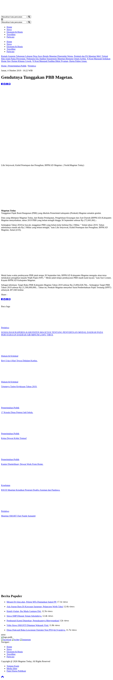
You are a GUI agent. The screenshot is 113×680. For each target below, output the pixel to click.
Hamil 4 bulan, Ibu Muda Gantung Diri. (24, 611)
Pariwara (10, 37)
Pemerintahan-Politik (17, 66)
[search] (29, 16)
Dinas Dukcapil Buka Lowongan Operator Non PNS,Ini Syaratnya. (36, 630)
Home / (4, 66)
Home (9, 27)
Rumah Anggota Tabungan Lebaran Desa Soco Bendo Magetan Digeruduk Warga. (37, 56)
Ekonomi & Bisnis (15, 32)
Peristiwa (32, 66)
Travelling (11, 34)
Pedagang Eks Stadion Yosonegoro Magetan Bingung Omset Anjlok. (56, 59)
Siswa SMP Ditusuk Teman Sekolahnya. (24, 616)
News (9, 29)
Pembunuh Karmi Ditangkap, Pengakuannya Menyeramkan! (33, 620)
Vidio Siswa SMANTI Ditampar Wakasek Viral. (28, 625)
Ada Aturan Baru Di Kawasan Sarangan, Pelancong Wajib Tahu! (35, 606)
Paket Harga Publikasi (16, 671)
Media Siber (12, 668)
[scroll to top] (2, 677)
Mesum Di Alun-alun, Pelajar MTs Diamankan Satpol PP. (32, 602)
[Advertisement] (56, 188)
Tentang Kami (13, 666)
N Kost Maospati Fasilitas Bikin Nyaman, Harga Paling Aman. (59, 61)
